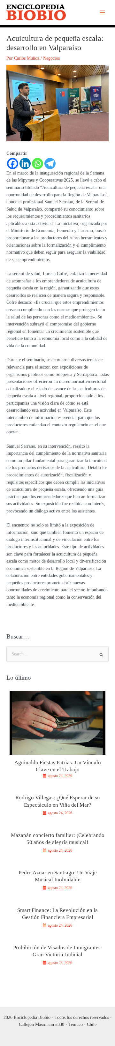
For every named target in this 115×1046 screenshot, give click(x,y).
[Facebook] (12, 163)
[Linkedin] (25, 163)
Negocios (51, 58)
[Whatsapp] (37, 163)
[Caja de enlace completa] (57, 737)
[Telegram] (50, 163)
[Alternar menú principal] (102, 12)
